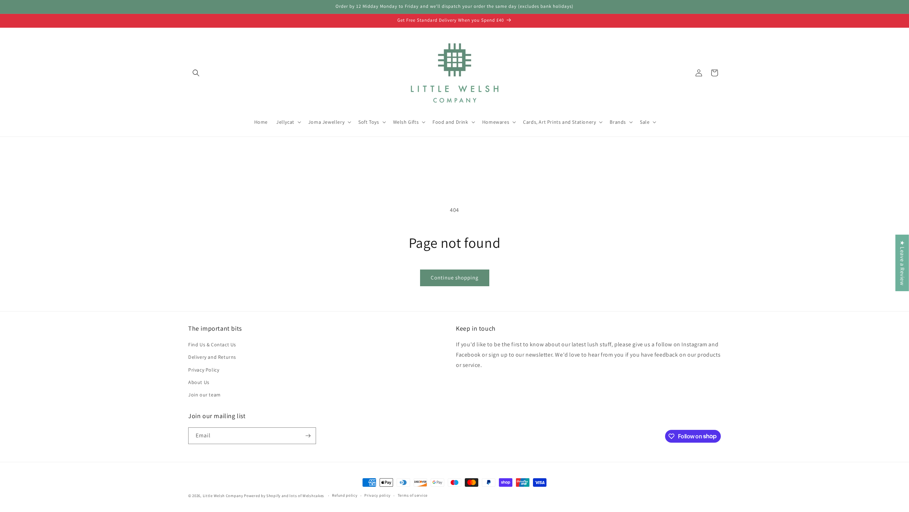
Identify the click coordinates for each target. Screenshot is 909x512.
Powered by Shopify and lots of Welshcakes (284, 495)
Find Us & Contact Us (212, 344)
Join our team (204, 394)
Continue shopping (455, 277)
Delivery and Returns (212, 357)
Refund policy (344, 495)
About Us (198, 382)
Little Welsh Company (223, 495)
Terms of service (413, 495)
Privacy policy (377, 495)
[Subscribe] (308, 435)
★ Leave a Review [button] (902, 263)
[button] (196, 73)
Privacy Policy (203, 370)
